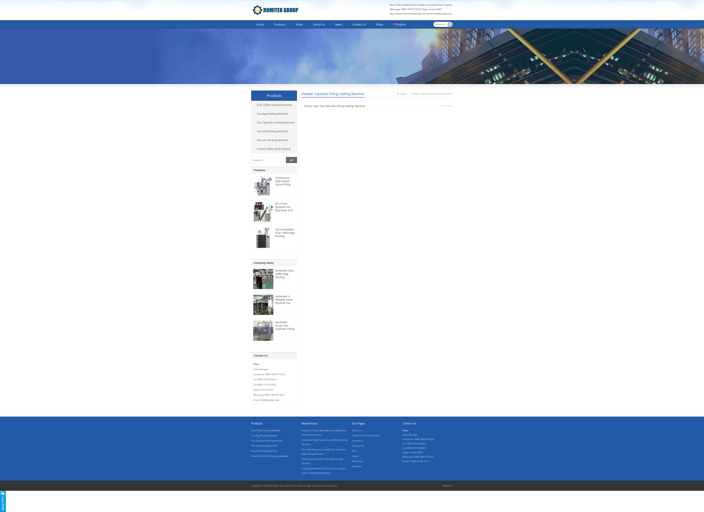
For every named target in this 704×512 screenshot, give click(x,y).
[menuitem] (399, 25)
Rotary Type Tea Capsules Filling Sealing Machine (334, 106)
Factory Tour (358, 445)
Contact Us (359, 24)
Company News (264, 263)
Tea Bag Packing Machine (272, 113)
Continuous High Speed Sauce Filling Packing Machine (283, 184)
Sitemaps (357, 466)
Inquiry (355, 456)
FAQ (354, 450)
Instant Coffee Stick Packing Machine (271, 150)
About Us (319, 24)
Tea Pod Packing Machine (272, 131)
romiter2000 (435, 9)
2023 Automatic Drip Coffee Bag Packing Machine (284, 234)
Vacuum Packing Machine (272, 140)
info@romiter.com (443, 13)
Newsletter (357, 461)
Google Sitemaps (312, 485)
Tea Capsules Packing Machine (276, 122)
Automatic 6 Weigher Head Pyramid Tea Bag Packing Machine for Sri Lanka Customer (285, 305)
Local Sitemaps (329, 485)
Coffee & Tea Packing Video (366, 435)
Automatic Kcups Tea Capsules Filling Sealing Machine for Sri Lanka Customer (285, 330)
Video (299, 24)
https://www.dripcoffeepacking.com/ (408, 13)
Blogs (379, 24)
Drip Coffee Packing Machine (274, 105)
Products (279, 24)
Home (260, 24)
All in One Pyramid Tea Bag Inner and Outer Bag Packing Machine (284, 212)
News (338, 24)
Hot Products (296, 485)
